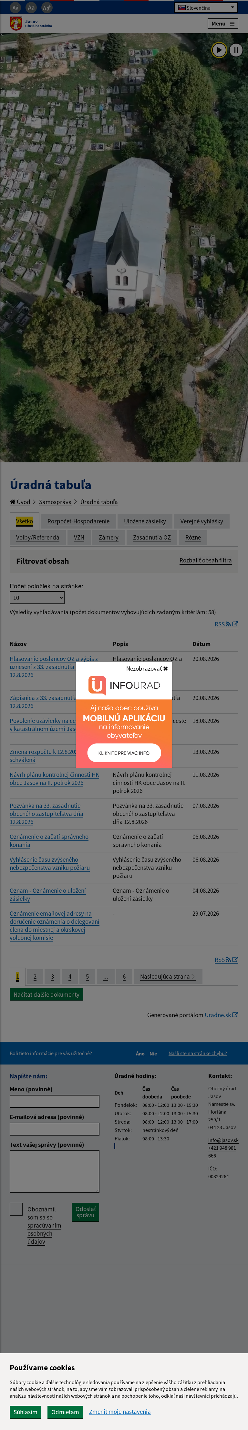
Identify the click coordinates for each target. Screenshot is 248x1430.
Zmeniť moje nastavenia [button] (120, 1412)
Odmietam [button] (65, 1412)
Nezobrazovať (144, 668)
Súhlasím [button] (25, 1412)
